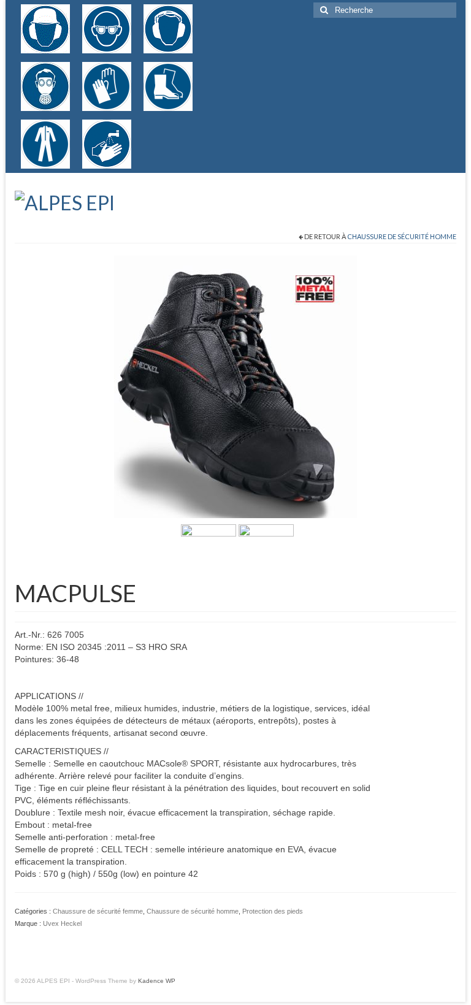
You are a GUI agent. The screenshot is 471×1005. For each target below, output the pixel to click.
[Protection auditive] (168, 29)
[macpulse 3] (235, 386)
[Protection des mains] (106, 86)
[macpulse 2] (208, 551)
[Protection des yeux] (106, 29)
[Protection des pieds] (168, 86)
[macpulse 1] (266, 551)
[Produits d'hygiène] (106, 144)
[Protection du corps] (45, 144)
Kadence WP (156, 980)
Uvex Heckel (62, 923)
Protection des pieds (272, 911)
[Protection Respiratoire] (45, 86)
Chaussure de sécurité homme (401, 236)
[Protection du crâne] (45, 29)
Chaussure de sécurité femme (98, 911)
